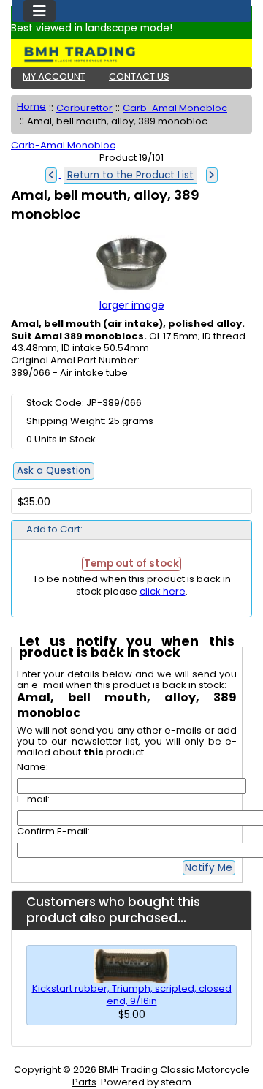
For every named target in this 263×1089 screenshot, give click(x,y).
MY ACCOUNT (54, 76)
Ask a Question (54, 471)
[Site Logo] (131, 54)
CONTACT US (139, 76)
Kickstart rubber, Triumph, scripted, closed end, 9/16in (132, 994)
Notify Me (208, 868)
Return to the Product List (130, 175)
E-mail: (33, 799)
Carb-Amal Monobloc (175, 108)
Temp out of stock (131, 563)
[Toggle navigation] (39, 11)
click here (163, 591)
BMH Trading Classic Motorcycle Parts (161, 1076)
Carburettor (84, 108)
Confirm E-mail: (53, 831)
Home (31, 106)
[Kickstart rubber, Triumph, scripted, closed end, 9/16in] (131, 965)
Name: (32, 766)
